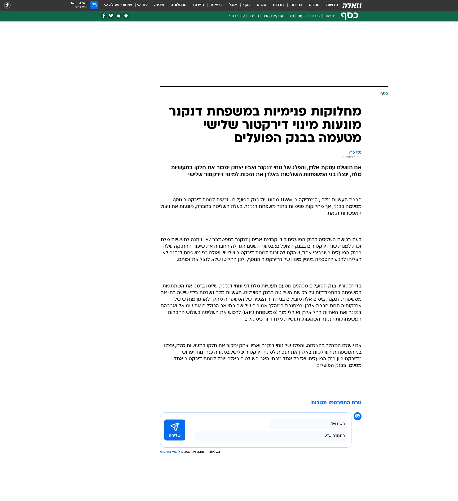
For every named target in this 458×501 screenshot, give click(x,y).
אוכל (233, 5)
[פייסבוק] (103, 15)
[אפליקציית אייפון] (118, 15)
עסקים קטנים (272, 16)
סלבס (261, 5)
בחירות (296, 5)
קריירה (253, 16)
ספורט (314, 5)
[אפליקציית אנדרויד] (126, 15)
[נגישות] (7, 5)
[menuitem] (329, 5)
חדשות (332, 5)
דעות (301, 16)
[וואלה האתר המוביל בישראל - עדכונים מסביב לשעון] (352, 5)
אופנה (159, 5)
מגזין (290, 16)
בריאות (216, 5)
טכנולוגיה (179, 5)
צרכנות (315, 16)
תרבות (278, 5)
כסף (246, 5)
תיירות (198, 5)
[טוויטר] (111, 15)
